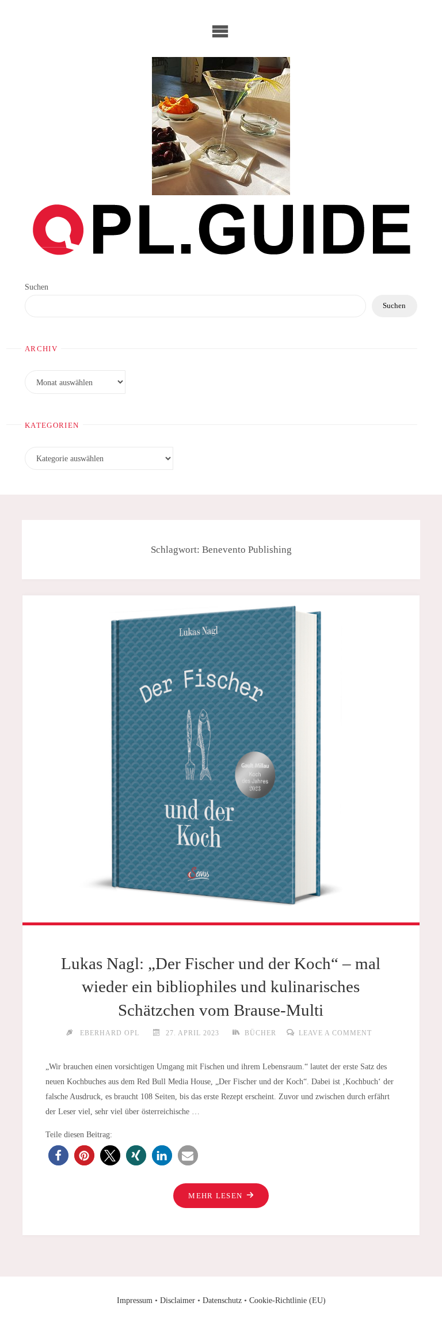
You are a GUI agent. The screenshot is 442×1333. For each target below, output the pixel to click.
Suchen (36, 286)
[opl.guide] (221, 126)
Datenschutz (222, 1300)
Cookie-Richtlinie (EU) (287, 1300)
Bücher (260, 1033)
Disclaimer (177, 1300)
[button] (58, 1155)
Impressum (135, 1300)
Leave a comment (335, 1033)
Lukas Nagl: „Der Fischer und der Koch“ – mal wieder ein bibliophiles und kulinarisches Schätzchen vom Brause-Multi (220, 986)
